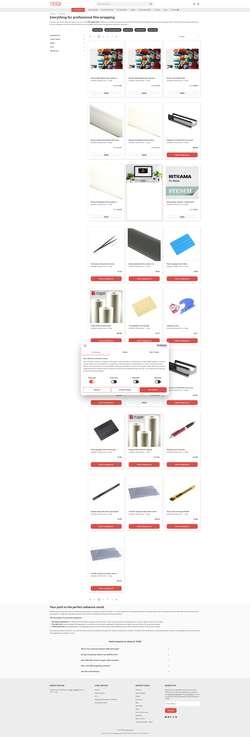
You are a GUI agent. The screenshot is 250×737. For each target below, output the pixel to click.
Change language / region (144, 722)
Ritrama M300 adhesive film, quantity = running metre (142, 78)
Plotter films (97, 30)
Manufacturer (55, 35)
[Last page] (116, 37)
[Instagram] (171, 717)
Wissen (138, 696)
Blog (137, 703)
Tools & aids (153, 30)
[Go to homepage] (56, 4)
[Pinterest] (176, 717)
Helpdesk (139, 715)
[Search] (150, 4)
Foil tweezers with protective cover (102, 264)
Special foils (128, 30)
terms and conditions (175, 694)
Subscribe (170, 710)
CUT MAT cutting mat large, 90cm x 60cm (143, 511)
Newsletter (139, 706)
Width (52, 43)
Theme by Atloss (129, 730)
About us (138, 690)
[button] (125, 649)
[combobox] (121, 4)
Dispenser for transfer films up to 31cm (180, 388)
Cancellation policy (101, 703)
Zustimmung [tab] (95, 352)
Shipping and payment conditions (106, 699)
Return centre (140, 719)
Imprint (97, 690)
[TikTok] (173, 717)
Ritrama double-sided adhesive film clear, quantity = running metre (105, 140)
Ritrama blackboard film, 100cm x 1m (141, 264)
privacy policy (189, 694)
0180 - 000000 (73, 690)
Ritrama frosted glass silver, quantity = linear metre (104, 202)
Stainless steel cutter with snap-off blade (104, 511)
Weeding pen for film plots (176, 450)
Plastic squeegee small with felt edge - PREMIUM (104, 450)
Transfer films (140, 30)
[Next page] (112, 37)
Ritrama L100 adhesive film (176, 78)
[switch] (114, 381)
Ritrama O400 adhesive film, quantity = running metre (104, 78)
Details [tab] (125, 352)
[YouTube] (168, 717)
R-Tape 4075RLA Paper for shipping (140, 450)
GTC (96, 696)
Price (52, 47)
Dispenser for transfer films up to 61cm (180, 140)
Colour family (55, 39)
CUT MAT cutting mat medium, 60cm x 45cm (104, 574)
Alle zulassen (153, 390)
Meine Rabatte (140, 693)
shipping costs (117, 733)
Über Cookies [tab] (154, 352)
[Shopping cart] (198, 4)
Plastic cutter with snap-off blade (178, 511)
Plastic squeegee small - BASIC (177, 264)
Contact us (139, 699)
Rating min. (54, 51)
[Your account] (194, 4)
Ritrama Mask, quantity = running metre (180, 202)
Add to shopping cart (182, 155)
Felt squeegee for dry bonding (139, 326)
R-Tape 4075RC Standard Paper (101, 326)
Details (106, 93)
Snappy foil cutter (173, 326)
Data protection (100, 693)
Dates (137, 709)
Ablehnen (97, 390)
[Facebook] (166, 717)
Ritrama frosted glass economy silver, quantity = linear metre (141, 140)
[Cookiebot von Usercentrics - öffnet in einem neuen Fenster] (158, 345)
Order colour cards (142, 712)
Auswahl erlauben (125, 390)
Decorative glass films (112, 30)
